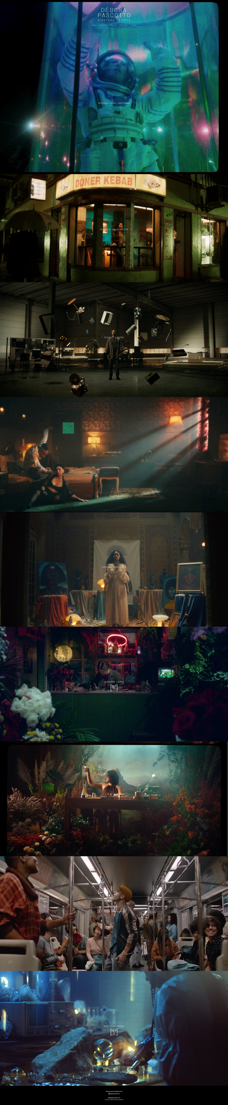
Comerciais (103, 25)
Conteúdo (113, 25)
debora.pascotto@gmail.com (114, 1091)
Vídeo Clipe (123, 25)
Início (94, 25)
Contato (133, 25)
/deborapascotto (115, 1093)
